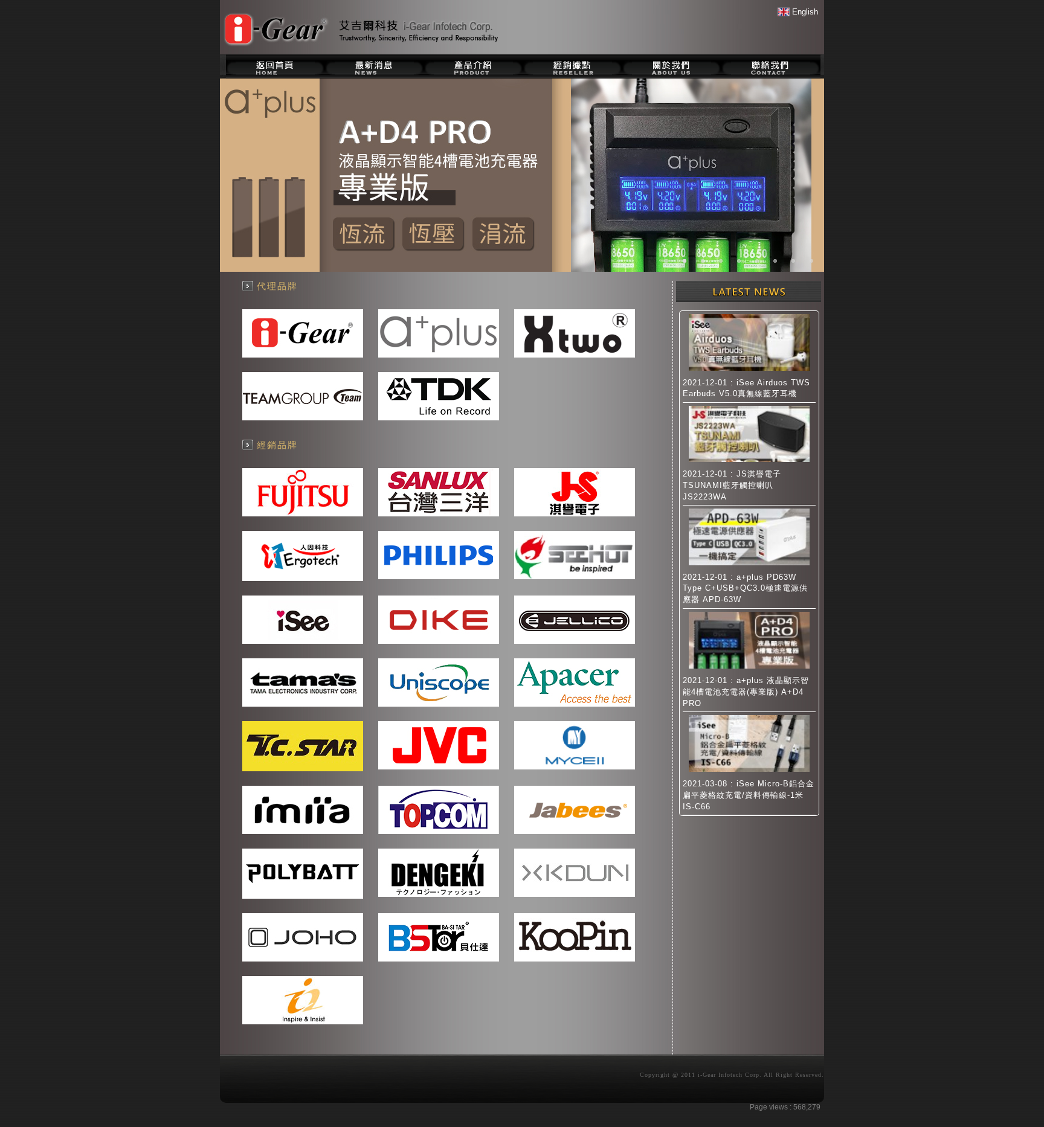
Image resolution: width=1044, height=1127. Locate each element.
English (804, 11)
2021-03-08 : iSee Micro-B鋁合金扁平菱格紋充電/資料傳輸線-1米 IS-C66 (748, 795)
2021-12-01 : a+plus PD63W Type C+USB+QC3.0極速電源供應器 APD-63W (745, 588)
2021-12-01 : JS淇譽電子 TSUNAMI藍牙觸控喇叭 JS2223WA (732, 485)
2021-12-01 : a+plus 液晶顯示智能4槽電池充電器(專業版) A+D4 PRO (746, 692)
